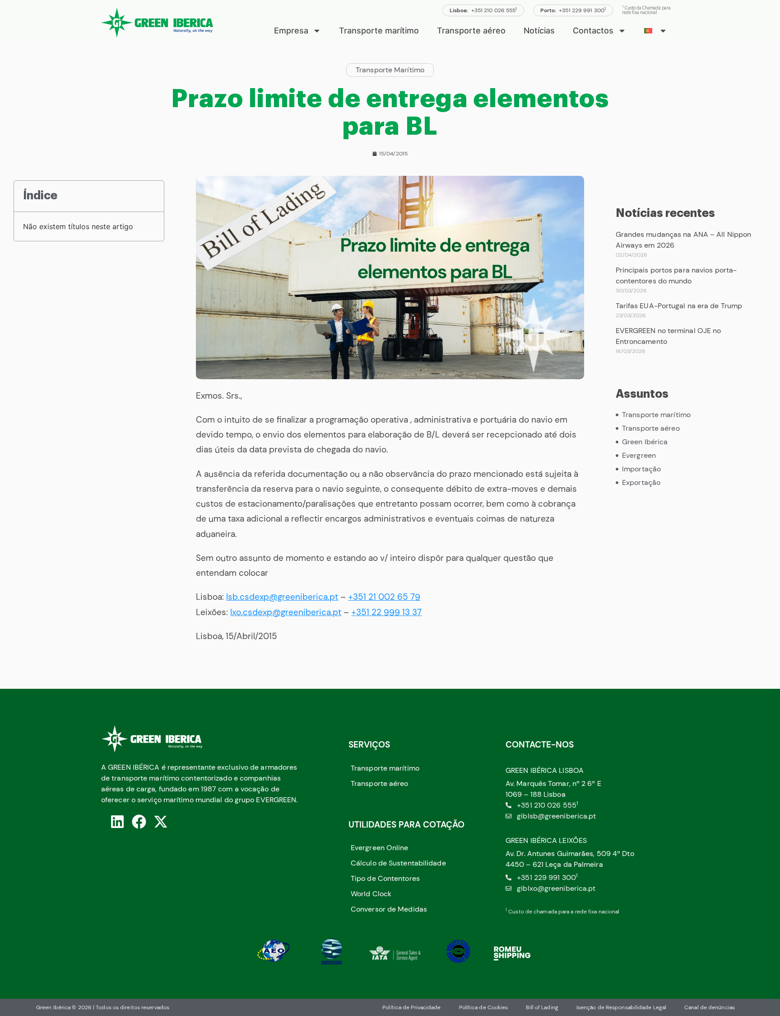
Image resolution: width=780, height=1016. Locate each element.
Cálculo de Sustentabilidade (398, 863)
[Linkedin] (117, 821)
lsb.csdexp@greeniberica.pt (282, 596)
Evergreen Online (380, 847)
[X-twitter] (160, 821)
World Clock (371, 893)
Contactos (593, 30)
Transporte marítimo (379, 30)
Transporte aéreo (471, 30)
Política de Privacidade (411, 1007)
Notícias (539, 30)
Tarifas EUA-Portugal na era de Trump (679, 305)
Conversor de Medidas (389, 909)
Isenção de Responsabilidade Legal (621, 1007)
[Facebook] (139, 821)
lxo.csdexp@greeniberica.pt (285, 612)
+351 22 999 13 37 (386, 612)
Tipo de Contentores (385, 878)
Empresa (291, 30)
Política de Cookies (483, 1007)
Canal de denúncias (709, 1007)
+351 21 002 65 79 (384, 596)
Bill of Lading (542, 1007)
